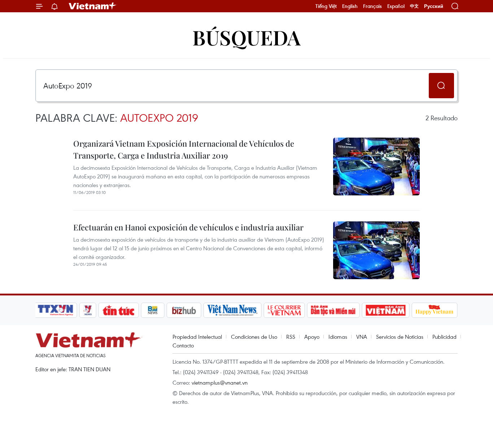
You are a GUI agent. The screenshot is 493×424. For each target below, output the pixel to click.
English (350, 6)
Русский (433, 6)
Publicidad (444, 336)
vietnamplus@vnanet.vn (220, 382)
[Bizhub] (183, 310)
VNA (361, 336)
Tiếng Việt (326, 6)
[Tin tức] (119, 310)
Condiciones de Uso (254, 336)
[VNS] (232, 310)
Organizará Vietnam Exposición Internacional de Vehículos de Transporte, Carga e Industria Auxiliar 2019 (183, 149)
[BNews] (153, 310)
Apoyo (311, 336)
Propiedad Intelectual (197, 336)
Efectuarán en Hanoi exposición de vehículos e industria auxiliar (188, 227)
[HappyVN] (434, 310)
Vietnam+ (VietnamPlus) (93, 6)
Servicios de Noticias (399, 336)
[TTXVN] (55, 310)
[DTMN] (333, 310)
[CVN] (284, 310)
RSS (290, 336)
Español (396, 6)
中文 (414, 6)
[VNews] (87, 310)
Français (372, 6)
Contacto (183, 345)
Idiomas (337, 336)
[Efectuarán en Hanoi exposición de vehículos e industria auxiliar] (376, 250)
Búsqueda (246, 37)
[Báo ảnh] (385, 310)
